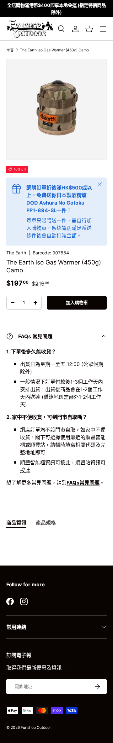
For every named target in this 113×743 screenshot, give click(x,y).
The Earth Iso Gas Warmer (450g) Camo (54, 50)
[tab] (16, 522)
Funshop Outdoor (36, 727)
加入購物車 (77, 302)
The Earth (16, 252)
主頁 (10, 50)
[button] (89, 29)
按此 (65, 462)
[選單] (103, 29)
